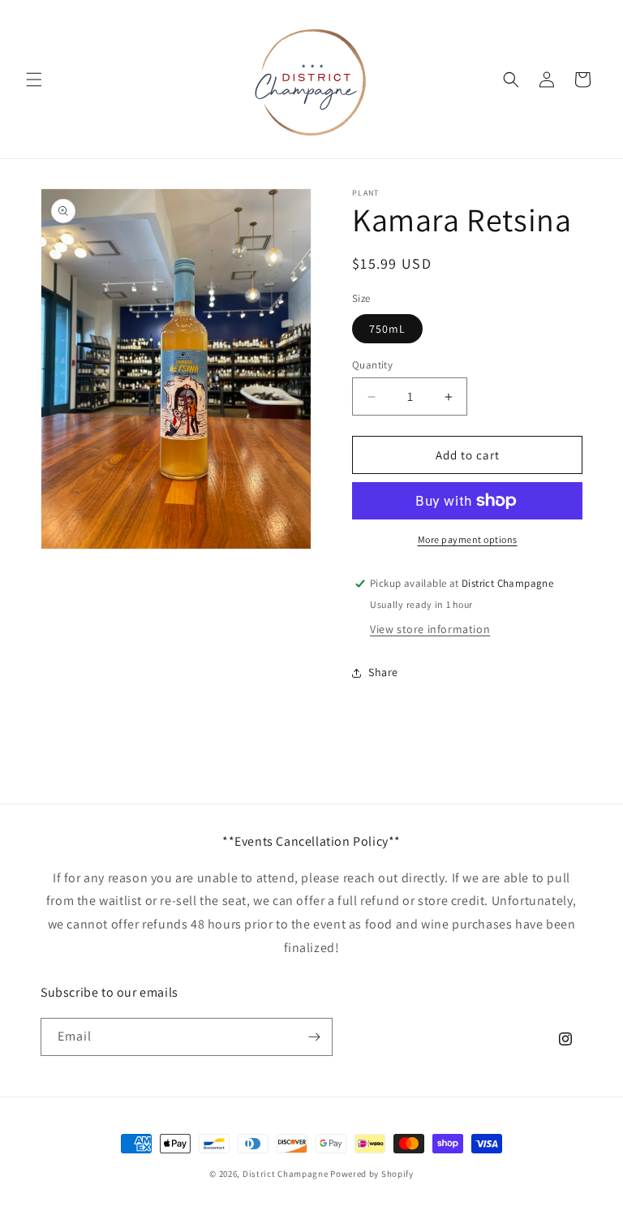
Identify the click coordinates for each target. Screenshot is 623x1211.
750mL (387, 328)
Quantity (372, 365)
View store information (430, 629)
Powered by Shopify (372, 1173)
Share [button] (383, 672)
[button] (34, 79)
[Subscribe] (314, 1037)
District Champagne (286, 1173)
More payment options (468, 539)
